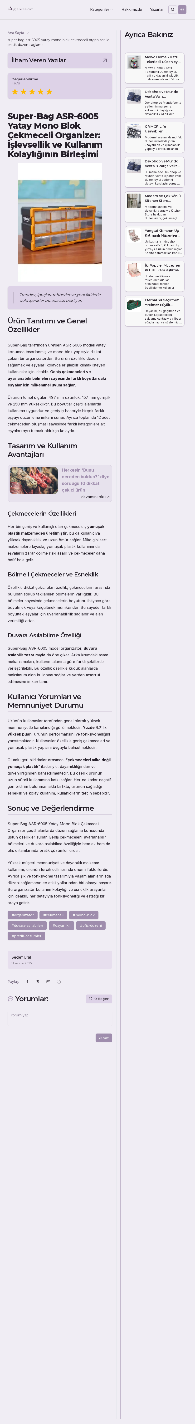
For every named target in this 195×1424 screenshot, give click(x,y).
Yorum (103, 1038)
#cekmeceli (53, 915)
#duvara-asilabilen (27, 925)
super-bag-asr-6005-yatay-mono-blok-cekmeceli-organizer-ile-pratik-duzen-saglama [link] (59, 42)
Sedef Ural (21, 957)
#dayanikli (61, 925)
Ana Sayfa (16, 33)
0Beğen (101, 999)
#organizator (22, 915)
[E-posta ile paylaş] (48, 981)
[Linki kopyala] (58, 981)
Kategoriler (99, 9)
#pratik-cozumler (26, 936)
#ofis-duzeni (91, 925)
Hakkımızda (132, 9)
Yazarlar (157, 9)
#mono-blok (84, 915)
